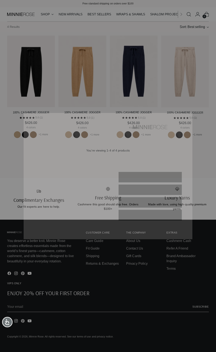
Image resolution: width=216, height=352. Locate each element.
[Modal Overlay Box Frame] (108, 176)
